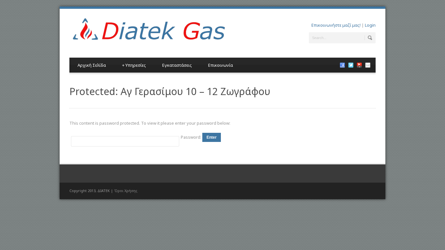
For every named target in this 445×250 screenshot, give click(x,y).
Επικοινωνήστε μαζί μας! (336, 25)
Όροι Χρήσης (125, 190)
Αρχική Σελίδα (92, 65)
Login (370, 25)
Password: (191, 137)
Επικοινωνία (220, 65)
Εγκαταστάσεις (177, 65)
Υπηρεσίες (134, 65)
